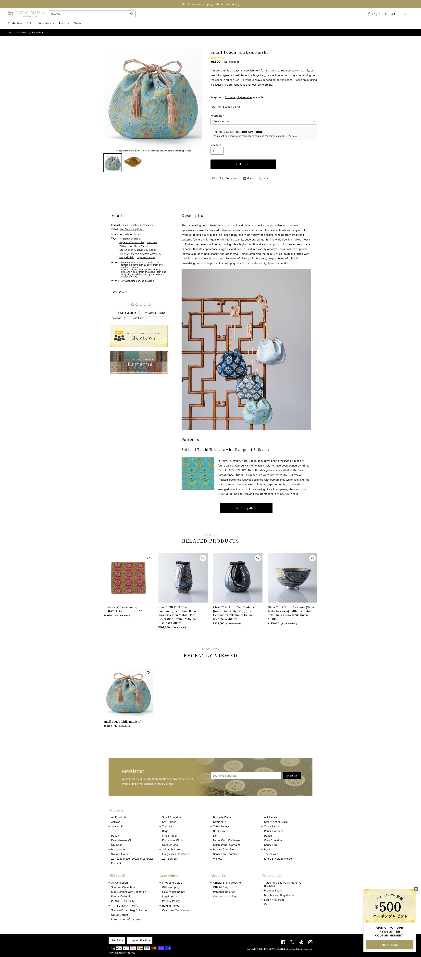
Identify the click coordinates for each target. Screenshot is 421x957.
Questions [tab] (138, 318)
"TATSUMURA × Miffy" (125, 905)
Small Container (172, 817)
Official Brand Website (227, 882)
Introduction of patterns (126, 919)
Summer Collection (123, 887)
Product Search (273, 890)
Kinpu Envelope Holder (278, 858)
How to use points (173, 891)
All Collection (119, 882)
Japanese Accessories (131, 242)
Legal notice (169, 896)
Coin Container (273, 840)
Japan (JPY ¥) (139, 940)
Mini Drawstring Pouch (132, 229)
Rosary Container (224, 849)
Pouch (115, 835)
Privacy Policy (171, 901)
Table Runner (221, 826)
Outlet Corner (119, 914)
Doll (215, 835)
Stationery (219, 821)
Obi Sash (116, 844)
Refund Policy (170, 905)
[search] (92, 14)
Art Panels (270, 817)
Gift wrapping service (238, 97)
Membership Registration (279, 895)
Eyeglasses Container (175, 854)
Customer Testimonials (176, 910)
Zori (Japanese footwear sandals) (132, 858)
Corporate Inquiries (225, 896)
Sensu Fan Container (226, 854)
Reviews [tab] (116, 318)
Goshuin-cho (170, 844)
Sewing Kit (117, 826)
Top (10, 32)
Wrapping (217, 115)
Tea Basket (271, 854)
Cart (267, 904)
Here (294, 136)
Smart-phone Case (276, 821)
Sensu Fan (270, 844)
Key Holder (169, 821)
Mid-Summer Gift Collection (128, 891)
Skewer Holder (120, 854)
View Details (389, 944)
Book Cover (220, 831)
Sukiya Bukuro (171, 849)
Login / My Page (274, 899)
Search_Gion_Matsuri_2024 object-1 (139, 249)
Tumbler (167, 826)
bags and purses (146, 257)
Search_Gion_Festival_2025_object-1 (139, 253)
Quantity (215, 144)
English (116, 940)
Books (268, 849)
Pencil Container (274, 831)
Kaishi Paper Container (227, 844)
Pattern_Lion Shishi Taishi (133, 246)
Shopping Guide (172, 882)
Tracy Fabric (272, 826)
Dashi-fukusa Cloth (123, 840)
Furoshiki (116, 863)
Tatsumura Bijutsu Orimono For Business (283, 884)
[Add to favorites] (148, 558)
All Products (118, 817)
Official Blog (220, 887)
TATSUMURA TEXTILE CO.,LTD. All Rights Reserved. (288, 948)
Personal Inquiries (224, 891)
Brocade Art (118, 849)
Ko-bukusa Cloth (172, 840)
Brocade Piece (222, 817)
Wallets (217, 858)
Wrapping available (129, 238)
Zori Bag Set (170, 858)
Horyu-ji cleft (126, 257)
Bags (165, 831)
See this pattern (246, 508)
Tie (113, 831)
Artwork (116, 821)
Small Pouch (169, 835)
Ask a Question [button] (128, 312)
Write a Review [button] (157, 312)
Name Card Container (226, 840)
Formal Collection (122, 896)
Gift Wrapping (171, 887)
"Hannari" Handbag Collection (129, 910)
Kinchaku (152, 242)
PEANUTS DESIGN (122, 901)
